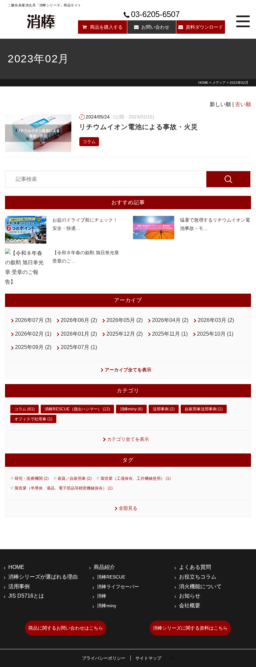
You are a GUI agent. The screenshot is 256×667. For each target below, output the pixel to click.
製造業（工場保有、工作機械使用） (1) (136, 478)
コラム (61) (24, 409)
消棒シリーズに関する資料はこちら (190, 628)
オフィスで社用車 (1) (33, 419)
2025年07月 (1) (79, 347)
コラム (89, 141)
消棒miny (106, 605)
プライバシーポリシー (103, 658)
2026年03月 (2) (216, 320)
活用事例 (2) (164, 409)
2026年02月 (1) (33, 334)
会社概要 (189, 605)
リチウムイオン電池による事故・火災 (138, 126)
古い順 (243, 104)
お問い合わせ (155, 27)
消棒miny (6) (131, 409)
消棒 (101, 596)
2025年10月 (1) (215, 334)
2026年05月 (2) (124, 320)
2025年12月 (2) (124, 334)
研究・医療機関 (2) (32, 478)
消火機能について (200, 586)
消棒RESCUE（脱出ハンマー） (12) (77, 409)
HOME (203, 82)
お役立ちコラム (197, 577)
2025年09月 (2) (33, 347)
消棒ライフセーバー (118, 586)
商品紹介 (104, 567)
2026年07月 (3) (33, 320)
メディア (219, 82)
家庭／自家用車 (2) (75, 478)
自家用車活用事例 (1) (204, 409)
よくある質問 (195, 567)
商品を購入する (106, 27)
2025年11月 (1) (170, 334)
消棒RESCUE (111, 577)
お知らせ (189, 596)
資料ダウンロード (204, 27)
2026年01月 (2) (79, 334)
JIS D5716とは (26, 596)
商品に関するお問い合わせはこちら (65, 628)
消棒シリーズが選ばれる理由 (43, 577)
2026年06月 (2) (79, 320)
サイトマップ (148, 658)
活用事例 (19, 586)
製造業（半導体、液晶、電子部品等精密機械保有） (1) (64, 488)
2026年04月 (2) (170, 320)
